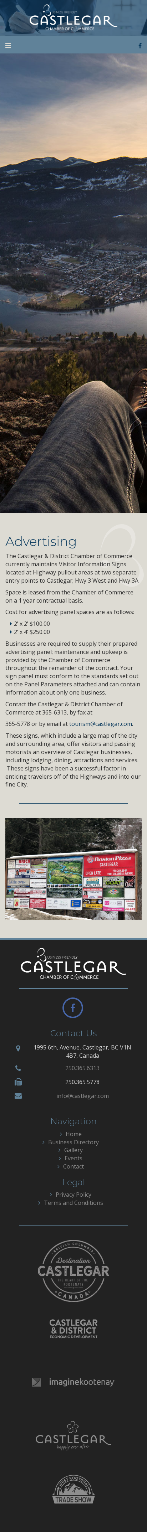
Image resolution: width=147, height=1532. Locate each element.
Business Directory (73, 1142)
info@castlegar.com (82, 1096)
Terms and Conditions (73, 1203)
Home (74, 1134)
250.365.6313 (82, 1068)
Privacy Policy (73, 1194)
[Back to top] (127, 1512)
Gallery (73, 1150)
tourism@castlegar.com (100, 724)
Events (73, 1158)
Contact (73, 1166)
